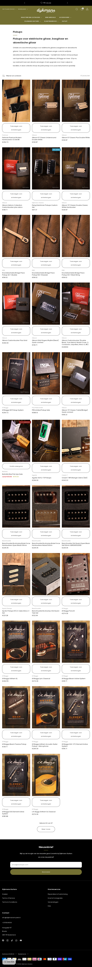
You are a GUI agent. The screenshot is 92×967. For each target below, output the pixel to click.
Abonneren (46, 872)
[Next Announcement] (67, 2)
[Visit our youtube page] (21, 940)
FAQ (49, 906)
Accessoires (64, 17)
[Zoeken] (76, 9)
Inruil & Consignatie (55, 898)
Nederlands (22, 9)
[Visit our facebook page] (3, 940)
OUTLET (64, 21)
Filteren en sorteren (13, 76)
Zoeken (5, 894)
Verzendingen (53, 902)
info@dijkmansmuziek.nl (11, 918)
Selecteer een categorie (30, 17)
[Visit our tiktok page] (12, 940)
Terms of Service (8, 898)
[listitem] (47, 3)
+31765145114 (7, 923)
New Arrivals (50, 17)
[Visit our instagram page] (7, 940)
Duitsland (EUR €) (9, 9)
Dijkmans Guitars (32, 21)
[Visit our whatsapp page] (16, 940)
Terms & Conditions (9, 902)
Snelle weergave (16, 466)
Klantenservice (50, 21)
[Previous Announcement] (24, 2)
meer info (56, 3)
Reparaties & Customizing (58, 894)
